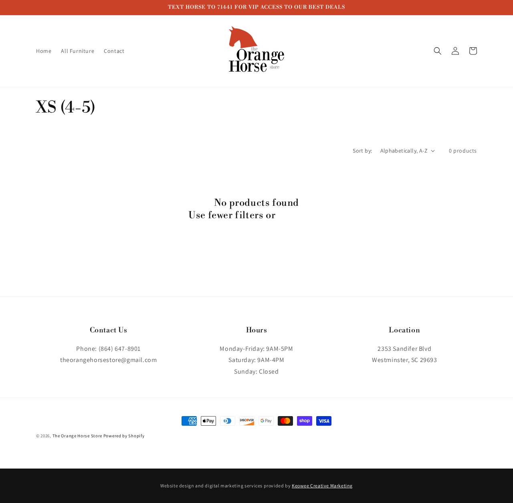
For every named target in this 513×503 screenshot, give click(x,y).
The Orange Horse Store (77, 436)
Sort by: (362, 150)
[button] (437, 51)
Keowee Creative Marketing (322, 486)
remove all (301, 215)
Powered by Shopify (124, 436)
